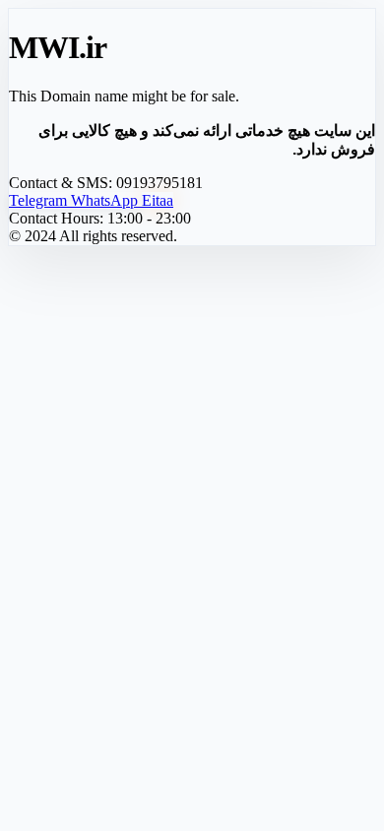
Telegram (40, 200)
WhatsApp (106, 200)
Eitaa (157, 200)
